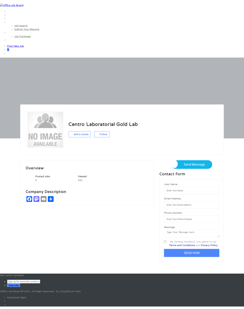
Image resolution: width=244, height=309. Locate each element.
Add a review (81, 134)
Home (10, 11)
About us (12, 14)
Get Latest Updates (12, 275)
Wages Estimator (17, 18)
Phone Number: (173, 212)
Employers (13, 32)
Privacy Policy (209, 245)
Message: (169, 227)
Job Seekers (14, 22)
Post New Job (15, 46)
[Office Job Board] (11, 5)
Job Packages (22, 36)
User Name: (171, 184)
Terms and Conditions (182, 245)
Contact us (13, 39)
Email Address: (172, 198)
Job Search (21, 25)
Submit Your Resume (26, 29)
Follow (103, 134)
